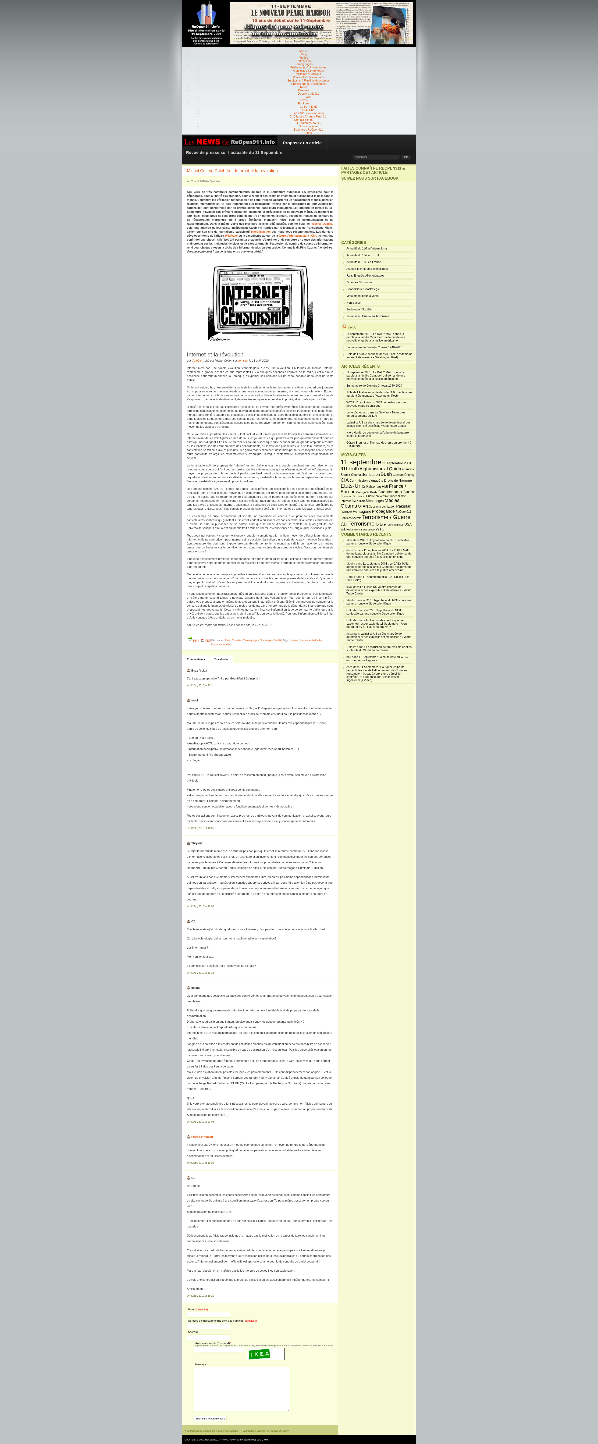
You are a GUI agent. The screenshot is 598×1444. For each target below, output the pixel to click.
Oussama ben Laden (382, 506)
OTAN (363, 506)
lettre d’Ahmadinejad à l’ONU (298, 235)
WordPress (250, 1439)
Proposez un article (302, 143)
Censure (398, 475)
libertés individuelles (311, 640)
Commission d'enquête (366, 480)
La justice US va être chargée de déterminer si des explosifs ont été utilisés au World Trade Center (378, 424)
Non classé (353, 302)
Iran (362, 501)
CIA (345, 480)
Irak (355, 500)
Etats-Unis (353, 486)
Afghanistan (372, 468)
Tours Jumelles (395, 524)
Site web (193, 1331)
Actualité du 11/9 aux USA (362, 255)
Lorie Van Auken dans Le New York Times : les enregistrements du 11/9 (375, 414)
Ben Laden (371, 474)
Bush (386, 474)
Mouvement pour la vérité (362, 296)
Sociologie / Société (271, 640)
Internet (294, 640)
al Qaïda (392, 468)
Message (200, 1364)
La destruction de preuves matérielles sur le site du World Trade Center (379, 648)
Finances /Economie (359, 282)
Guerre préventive (377, 496)
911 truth (350, 468)
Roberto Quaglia (322, 223)
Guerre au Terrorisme (353, 496)
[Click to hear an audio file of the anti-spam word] (266, 1349)
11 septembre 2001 (396, 463)
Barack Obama (351, 475)
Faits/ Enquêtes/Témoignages (242, 640)
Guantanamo (389, 492)
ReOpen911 (403, 511)
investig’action (261, 231)
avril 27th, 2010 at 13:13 (200, 972)
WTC (380, 529)
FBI (385, 486)
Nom (198, 1309)
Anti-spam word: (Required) (212, 1343)
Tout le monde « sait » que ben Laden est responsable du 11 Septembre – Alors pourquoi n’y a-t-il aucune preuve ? (376, 624)
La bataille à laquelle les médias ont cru (265, 1430)
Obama (349, 506)
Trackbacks (221, 659)
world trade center (364, 529)
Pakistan (403, 506)
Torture (380, 524)
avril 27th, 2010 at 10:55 (200, 828)
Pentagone (362, 511)
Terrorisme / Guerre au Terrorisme (367, 316)
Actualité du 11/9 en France (363, 262)
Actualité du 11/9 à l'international (367, 248)
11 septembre (361, 462)
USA (408, 524)
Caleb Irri (197, 360)
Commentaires (196, 659)
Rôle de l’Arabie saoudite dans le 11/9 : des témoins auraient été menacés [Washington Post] (379, 355)
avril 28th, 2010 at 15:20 (200, 1295)
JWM (265, 1439)
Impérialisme (398, 496)
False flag (373, 486)
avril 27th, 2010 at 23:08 (200, 1121)
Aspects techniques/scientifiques (367, 268)
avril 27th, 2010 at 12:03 (200, 906)
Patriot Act (346, 511)
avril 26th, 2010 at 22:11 (200, 685)
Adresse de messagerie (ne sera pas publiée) (222, 1320)
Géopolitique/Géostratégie (363, 289)
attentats (408, 469)
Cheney (409, 475)
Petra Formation (202, 1136)
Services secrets (351, 518)
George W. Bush (366, 492)
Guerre (409, 492)
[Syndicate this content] (344, 328)
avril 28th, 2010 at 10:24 (200, 1162)
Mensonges (375, 501)
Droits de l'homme (398, 480)
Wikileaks (231, 235)
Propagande (218, 644)
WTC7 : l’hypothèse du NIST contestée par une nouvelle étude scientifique (376, 404)
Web (228, 644)
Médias (391, 500)
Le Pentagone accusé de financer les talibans (212, 1430)
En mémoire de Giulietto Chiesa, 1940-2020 (374, 347)
